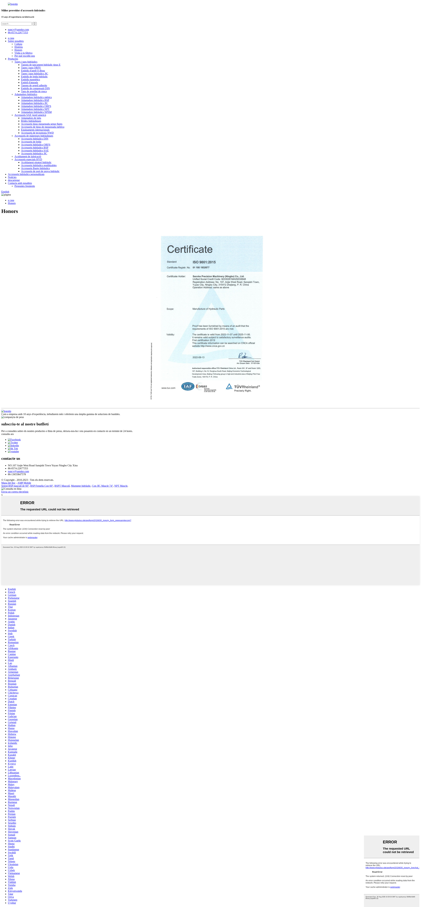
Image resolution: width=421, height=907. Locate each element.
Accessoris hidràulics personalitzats (26, 174)
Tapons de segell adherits (34, 85)
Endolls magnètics (30, 79)
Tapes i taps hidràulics (25, 61)
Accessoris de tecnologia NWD (37, 132)
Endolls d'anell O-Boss (33, 70)
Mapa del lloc (8, 482)
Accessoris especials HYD (28, 159)
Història (18, 47)
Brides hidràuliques (31, 121)
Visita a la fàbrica (23, 52)
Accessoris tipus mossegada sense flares (41, 124)
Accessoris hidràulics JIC (34, 153)
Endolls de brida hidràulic (34, 76)
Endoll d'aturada (29, 82)
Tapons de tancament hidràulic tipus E (41, 64)
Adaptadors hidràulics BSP (35, 100)
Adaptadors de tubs (31, 118)
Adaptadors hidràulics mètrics (36, 97)
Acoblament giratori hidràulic (36, 162)
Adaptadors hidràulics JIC (34, 103)
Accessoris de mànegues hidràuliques (33, 135)
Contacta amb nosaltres (20, 183)
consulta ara (7, 434)
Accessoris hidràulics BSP (34, 147)
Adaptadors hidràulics (25, 94)
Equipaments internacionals (35, 129)
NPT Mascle (120, 485)
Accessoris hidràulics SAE (35, 150)
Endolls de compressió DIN (35, 88)
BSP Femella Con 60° (41, 485)
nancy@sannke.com (18, 29)
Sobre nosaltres (16, 41)
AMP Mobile (24, 482)
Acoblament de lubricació (27, 156)
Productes (13, 58)
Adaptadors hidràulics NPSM (36, 112)
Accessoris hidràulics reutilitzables (39, 165)
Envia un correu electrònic (15, 491)
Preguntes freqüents (24, 186)
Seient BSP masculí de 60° (15, 485)
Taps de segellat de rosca (34, 91)
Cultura (18, 44)
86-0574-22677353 (18, 32)
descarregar (14, 180)
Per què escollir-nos (24, 55)
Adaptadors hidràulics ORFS (36, 106)
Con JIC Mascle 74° (102, 485)
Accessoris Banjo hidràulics (35, 168)
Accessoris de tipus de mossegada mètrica (42, 126)
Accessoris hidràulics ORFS (35, 144)
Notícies (12, 177)
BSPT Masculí (62, 485)
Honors (18, 50)
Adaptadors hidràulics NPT (35, 109)
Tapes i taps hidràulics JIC (34, 73)
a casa (11, 38)
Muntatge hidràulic (81, 485)
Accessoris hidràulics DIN (34, 138)
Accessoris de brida (31, 141)
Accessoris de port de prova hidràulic (40, 171)
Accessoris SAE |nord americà (30, 115)
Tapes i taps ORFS (31, 67)
